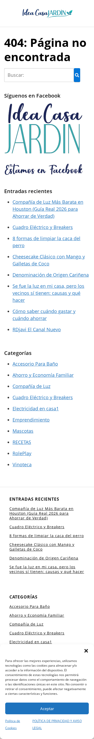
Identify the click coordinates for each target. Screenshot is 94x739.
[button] (86, 650)
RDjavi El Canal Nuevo (37, 329)
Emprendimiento (31, 420)
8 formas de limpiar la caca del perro (46, 535)
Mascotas (23, 431)
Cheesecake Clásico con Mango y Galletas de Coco (41, 547)
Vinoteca (22, 464)
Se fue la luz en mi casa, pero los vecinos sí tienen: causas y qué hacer (48, 293)
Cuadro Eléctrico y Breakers (43, 227)
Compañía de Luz (31, 386)
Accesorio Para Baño (35, 364)
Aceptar (47, 708)
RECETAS (22, 442)
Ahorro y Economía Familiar (43, 375)
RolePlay (22, 453)
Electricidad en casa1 (36, 408)
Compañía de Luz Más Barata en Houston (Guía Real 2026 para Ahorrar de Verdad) (48, 209)
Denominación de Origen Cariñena (51, 275)
